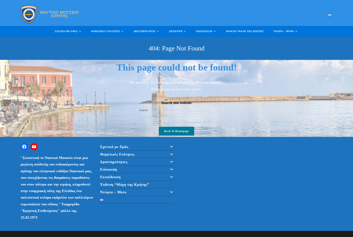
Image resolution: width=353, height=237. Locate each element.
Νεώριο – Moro (113, 192)
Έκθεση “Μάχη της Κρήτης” (124, 184)
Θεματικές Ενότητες (117, 154)
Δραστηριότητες (113, 162)
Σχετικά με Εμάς (114, 147)
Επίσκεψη (108, 169)
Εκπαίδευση (110, 177)
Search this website (176, 103)
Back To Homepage (176, 131)
